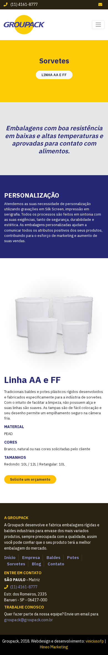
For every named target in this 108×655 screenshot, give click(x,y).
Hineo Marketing (54, 646)
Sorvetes (16, 563)
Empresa (31, 557)
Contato (56, 563)
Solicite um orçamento (30, 479)
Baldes (53, 557)
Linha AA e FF (54, 75)
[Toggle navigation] (98, 24)
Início (10, 557)
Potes (73, 557)
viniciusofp (95, 641)
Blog (36, 563)
